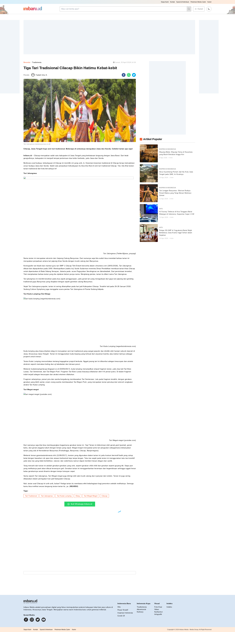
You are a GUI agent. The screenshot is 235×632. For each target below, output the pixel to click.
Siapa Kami (165, 2)
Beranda (27, 62)
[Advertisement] (97, 37)
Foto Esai (158, 607)
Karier (209, 2)
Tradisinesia (36, 62)
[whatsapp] (129, 75)
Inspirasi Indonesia (125, 613)
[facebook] (124, 75)
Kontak (172, 2)
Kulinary (140, 612)
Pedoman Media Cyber (198, 2)
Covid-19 (121, 616)
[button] (209, 9)
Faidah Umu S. (41, 75)
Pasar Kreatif (123, 610)
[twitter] (134, 75)
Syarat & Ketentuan (182, 2)
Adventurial (141, 609)
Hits (119, 607)
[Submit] (189, 8)
